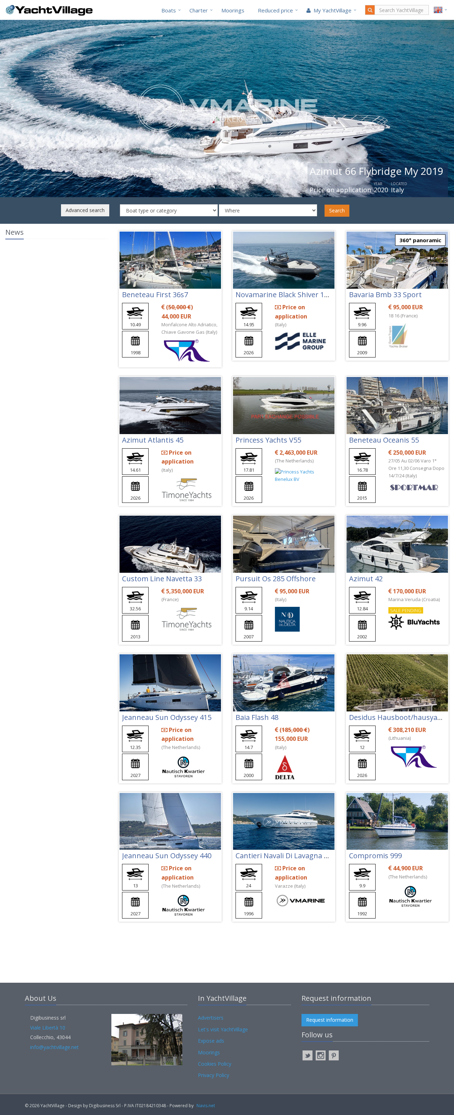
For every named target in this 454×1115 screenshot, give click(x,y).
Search (337, 210)
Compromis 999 (375, 855)
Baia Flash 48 (257, 717)
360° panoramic (420, 240)
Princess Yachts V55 (268, 440)
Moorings (232, 10)
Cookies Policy (214, 1063)
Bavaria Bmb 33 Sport (385, 294)
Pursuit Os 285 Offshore (276, 578)
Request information (329, 1019)
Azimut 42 (366, 578)
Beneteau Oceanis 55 (384, 440)
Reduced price (275, 10)
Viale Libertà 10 (47, 1027)
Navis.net (205, 1106)
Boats (168, 10)
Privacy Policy (213, 1075)
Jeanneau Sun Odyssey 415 (166, 717)
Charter (198, 10)
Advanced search (85, 210)
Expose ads (211, 1040)
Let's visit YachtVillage (223, 1029)
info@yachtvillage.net (54, 1047)
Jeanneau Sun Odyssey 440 (166, 855)
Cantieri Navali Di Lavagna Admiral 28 (298, 855)
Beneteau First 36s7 (155, 294)
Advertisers (210, 1017)
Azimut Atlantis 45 (152, 440)
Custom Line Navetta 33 (162, 578)
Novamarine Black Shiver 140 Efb (290, 294)
